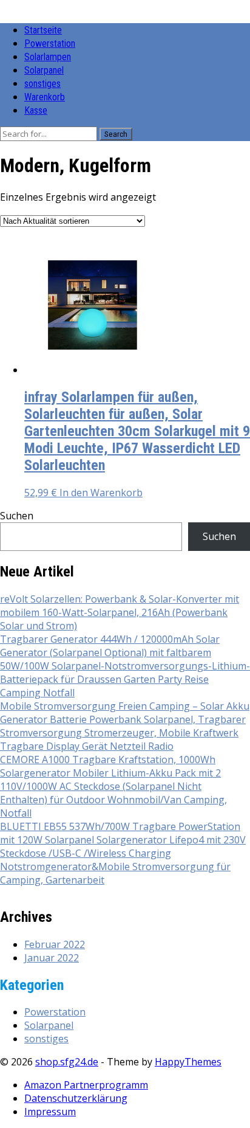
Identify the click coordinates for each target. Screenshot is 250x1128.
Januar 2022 (51, 957)
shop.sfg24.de (66, 1061)
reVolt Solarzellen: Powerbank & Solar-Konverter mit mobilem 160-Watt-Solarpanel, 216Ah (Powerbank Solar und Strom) (119, 612)
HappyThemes (188, 1061)
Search (115, 134)
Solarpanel (44, 70)
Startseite (43, 30)
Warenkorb (44, 97)
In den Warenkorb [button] (101, 492)
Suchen (16, 515)
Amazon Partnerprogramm (86, 1085)
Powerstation (49, 43)
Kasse (35, 110)
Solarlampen (47, 57)
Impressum (50, 1111)
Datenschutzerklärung (75, 1098)
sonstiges (42, 83)
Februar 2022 (54, 944)
